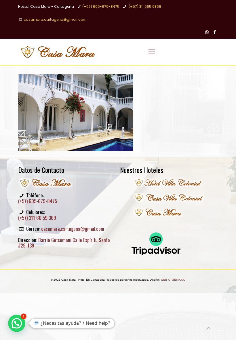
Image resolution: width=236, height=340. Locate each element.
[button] (16, 323)
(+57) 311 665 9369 (144, 6)
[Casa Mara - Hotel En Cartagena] (59, 52)
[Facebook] (215, 32)
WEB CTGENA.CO (173, 279)
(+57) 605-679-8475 (100, 6)
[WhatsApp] (207, 32)
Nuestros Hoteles (141, 170)
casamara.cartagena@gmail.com (55, 19)
